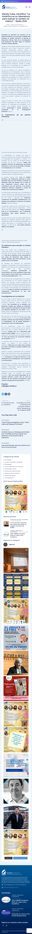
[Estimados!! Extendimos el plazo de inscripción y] (16, 739)
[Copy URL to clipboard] (12, 394)
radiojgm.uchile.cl (9, 386)
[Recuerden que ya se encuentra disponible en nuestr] (16, 765)
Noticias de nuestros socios (12, 471)
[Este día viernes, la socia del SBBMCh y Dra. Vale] (16, 688)
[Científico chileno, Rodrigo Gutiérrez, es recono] (16, 816)
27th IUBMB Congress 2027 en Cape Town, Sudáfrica (17, 535)
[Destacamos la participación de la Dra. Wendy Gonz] (16, 560)
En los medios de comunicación (14, 466)
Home (7, 24)
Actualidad (5, 420)
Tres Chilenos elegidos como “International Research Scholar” (16, 423)
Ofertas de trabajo (10, 475)
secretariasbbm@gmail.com (11, 887)
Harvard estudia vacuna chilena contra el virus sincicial (16, 446)
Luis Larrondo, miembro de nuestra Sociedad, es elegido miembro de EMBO (18, 525)
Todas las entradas (17, 24)
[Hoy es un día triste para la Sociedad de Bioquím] (16, 791)
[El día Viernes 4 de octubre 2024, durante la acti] (16, 637)
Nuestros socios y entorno (12, 473)
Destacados (8, 464)
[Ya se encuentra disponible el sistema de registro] (16, 842)
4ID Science (5, 932)
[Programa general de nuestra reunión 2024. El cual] (16, 586)
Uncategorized (9, 477)
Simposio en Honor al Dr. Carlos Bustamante (21, 915)
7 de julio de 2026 (16, 520)
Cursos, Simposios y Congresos (13, 462)
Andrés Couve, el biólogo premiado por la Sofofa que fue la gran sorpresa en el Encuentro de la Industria (15, 434)
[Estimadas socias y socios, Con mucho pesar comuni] (16, 663)
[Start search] (29, 7)
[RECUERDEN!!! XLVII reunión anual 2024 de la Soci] (16, 714)
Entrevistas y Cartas (10, 469)
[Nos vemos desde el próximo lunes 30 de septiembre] (16, 611)
